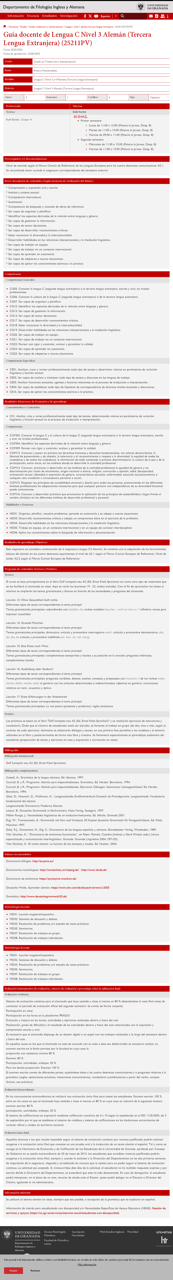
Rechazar (35, 1270)
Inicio (5, 26)
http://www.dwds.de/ (94, 870)
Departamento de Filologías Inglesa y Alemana (43, 7)
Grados (23, 26)
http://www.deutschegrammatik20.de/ (43, 896)
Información (16, 16)
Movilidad (132, 1231)
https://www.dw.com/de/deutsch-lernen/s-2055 (80, 887)
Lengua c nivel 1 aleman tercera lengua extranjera (89, 26)
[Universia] (164, 1232)
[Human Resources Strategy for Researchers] (164, 1241)
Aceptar (13, 1270)
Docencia (33, 16)
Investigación (68, 16)
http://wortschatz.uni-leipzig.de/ (59, 870)
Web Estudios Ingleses (112, 1231)
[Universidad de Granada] (152, 6)
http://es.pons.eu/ (43, 861)
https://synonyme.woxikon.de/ (58, 878)
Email (83, 116)
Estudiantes (49, 16)
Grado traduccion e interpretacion (46, 26)
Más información (87, 1264)
